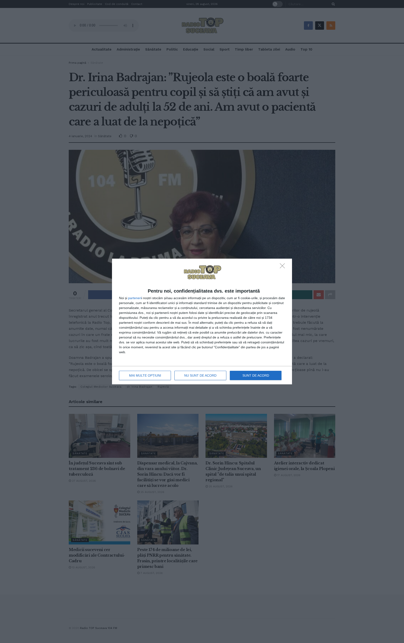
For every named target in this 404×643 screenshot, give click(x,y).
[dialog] (202, 322)
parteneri (134, 298)
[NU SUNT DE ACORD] (283, 267)
